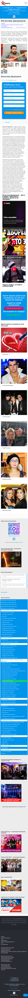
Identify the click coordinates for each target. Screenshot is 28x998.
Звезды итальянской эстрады (8, 649)
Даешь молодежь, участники (8, 690)
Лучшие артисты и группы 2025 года (8, 602)
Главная (3, 23)
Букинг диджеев (4, 698)
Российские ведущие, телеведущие (9, 674)
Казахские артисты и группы (8, 612)
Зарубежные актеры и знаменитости (10, 657)
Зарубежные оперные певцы (8, 655)
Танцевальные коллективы (7, 736)
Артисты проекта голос (6, 948)
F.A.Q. (2, 943)
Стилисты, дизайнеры (6, 751)
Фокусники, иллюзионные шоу (8, 714)
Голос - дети (4, 639)
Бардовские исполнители (7, 624)
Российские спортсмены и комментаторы (11, 684)
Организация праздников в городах (8, 968)
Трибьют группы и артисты (7, 653)
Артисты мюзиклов (6, 666)
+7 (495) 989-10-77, (8, 7)
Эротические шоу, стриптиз (8, 739)
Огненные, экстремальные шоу (8, 710)
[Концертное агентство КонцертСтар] (14, 3)
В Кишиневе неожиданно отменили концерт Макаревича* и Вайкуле (11, 580)
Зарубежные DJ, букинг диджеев (9, 700)
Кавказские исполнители (7, 628)
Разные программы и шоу (6, 961)
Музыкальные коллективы (7, 720)
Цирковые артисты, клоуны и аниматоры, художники (13, 716)
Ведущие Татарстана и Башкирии (9, 694)
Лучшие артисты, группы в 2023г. (8, 608)
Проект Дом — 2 (6, 354)
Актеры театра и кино (6, 662)
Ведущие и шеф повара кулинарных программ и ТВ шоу (13, 670)
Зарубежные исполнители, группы (9, 645)
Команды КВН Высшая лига (8, 676)
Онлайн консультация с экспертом (14, 308)
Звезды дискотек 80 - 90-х (7, 647)
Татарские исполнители (7, 636)
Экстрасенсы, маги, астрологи (8, 718)
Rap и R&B (4, 616)
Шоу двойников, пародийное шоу (9, 682)
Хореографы (5, 741)
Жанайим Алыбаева (6, 479)
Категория (3, 753)
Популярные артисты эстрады (8, 610)
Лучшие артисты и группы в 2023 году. (9, 606)
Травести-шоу (5, 743)
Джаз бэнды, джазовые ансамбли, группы (11, 724)
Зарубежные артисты (6, 644)
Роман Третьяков (6, 447)
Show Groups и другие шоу (7, 651)
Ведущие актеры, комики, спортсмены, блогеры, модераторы (14, 951)
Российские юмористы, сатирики (9, 678)
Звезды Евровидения (6, 745)
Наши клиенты (4, 940)
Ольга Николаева (6, 416)
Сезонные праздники (5, 965)
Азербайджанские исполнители (8, 630)
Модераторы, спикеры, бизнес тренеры (10, 688)
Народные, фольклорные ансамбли (9, 726)
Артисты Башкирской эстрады (8, 632)
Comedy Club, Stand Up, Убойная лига (9, 664)
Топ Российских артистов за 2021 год (8, 604)
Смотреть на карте (14, 988)
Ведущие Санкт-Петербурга (8, 692)
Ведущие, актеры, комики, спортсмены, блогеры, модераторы (12, 660)
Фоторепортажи (4, 944)
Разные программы (5, 749)
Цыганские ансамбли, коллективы (9, 730)
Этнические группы (6, 732)
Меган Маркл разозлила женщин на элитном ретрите (13, 574)
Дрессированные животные (8, 708)
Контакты (3, 969)
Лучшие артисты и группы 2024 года (8, 600)
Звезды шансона (5, 622)
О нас (2, 939)
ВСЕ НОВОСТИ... (4, 592)
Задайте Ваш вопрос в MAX (14, 535)
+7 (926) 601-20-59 (21, 7)
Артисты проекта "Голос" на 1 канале (10, 642)
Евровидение (5, 747)
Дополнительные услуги (6, 967)
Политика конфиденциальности (7, 941)
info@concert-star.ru (14, 9)
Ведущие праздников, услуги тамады (10, 672)
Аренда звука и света (5, 964)
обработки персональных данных (18, 109)
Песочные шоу (5, 712)
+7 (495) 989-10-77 (14, 315)
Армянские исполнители (7, 634)
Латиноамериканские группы (8, 728)
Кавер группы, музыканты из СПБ (9, 734)
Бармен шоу (4, 706)
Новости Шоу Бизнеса (5, 937)
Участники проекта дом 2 (7, 27)
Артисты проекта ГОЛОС (6, 638)
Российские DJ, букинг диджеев (8, 702)
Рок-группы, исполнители (7, 620)
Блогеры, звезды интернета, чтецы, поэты (11, 668)
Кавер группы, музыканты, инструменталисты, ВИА (13, 722)
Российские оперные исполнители (9, 626)
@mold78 (21, 542)
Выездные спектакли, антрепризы (9, 686)
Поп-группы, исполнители (7, 614)
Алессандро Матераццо (7, 385)
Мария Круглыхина (6, 510)
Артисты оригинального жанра (8, 704)
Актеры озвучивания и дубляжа (8, 696)
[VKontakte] (14, 16)
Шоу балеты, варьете (6, 737)
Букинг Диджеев (4, 952)
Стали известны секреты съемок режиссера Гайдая (13, 584)
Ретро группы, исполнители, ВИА (9, 618)
